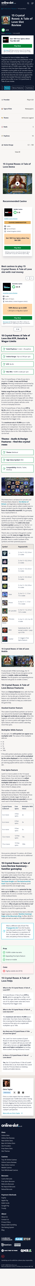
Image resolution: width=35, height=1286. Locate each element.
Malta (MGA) (9, 301)
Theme (7, 88)
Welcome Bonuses (7, 1184)
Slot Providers (6, 1146)
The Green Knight (7, 881)
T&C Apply (6, 50)
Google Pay (5, 1206)
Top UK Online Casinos (9, 1160)
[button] (28, 3)
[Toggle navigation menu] (32, 3)
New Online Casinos (8, 1165)
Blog (2, 1230)
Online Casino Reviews (9, 1162)
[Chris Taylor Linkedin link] (18, 1092)
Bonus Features (18, 88)
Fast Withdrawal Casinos (9, 1170)
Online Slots (7, 8)
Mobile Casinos (6, 1168)
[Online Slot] (8, 3)
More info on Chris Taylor (11, 1113)
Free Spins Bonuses (8, 1181)
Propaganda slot (12, 928)
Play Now (17, 46)
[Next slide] (32, 278)
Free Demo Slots (7, 1148)
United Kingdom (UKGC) (14, 231)
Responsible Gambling (9, 1225)
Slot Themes (5, 1151)
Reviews (14, 8)
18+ (9, 322)
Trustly (3, 1208)
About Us (4, 1217)
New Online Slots (7, 1141)
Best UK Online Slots (8, 1143)
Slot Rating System (7, 1227)
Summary (29, 88)
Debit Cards (5, 1203)
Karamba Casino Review (10, 293)
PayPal (3, 1198)
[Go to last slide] (27, 278)
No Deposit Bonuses (8, 1187)
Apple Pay (4, 1200)
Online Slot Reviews (8, 1138)
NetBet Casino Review (10, 219)
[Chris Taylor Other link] (23, 1092)
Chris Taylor (8, 33)
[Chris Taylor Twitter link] (14, 1092)
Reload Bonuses (6, 1189)
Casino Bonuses (6, 1179)
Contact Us (5, 1220)
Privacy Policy (6, 1222)
